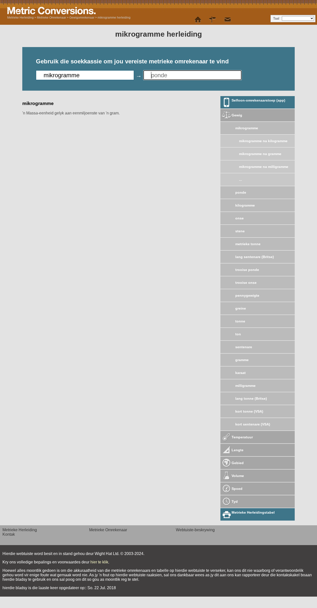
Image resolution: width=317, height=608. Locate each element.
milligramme (245, 386)
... (240, 180)
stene (240, 231)
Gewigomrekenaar (81, 17)
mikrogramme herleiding (114, 17)
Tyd (235, 501)
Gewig (237, 115)
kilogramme (245, 205)
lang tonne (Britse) (251, 398)
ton (238, 334)
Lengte (237, 450)
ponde (240, 192)
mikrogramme (246, 128)
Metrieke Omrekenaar (51, 17)
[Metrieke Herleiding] (198, 20)
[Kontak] (228, 20)
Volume (238, 476)
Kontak (8, 534)
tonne (240, 321)
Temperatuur (242, 437)
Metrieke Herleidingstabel (253, 512)
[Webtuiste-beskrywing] (213, 20)
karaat (240, 373)
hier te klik (99, 562)
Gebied (238, 463)
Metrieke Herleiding (20, 17)
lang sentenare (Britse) (254, 257)
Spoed (237, 489)
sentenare (243, 347)
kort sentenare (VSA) (252, 424)
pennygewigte (247, 295)
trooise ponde (247, 270)
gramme (242, 360)
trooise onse (246, 283)
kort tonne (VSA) (249, 411)
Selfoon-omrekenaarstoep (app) (258, 100)
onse (239, 218)
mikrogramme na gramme (260, 154)
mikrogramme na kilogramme (263, 141)
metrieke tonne (248, 244)
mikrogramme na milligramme (263, 167)
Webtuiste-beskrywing (195, 530)
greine (240, 308)
